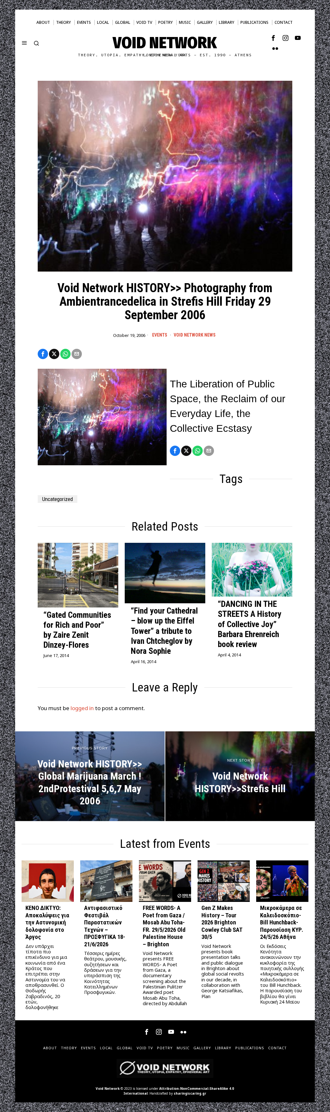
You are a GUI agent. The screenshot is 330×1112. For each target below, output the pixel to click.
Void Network (108, 1088)
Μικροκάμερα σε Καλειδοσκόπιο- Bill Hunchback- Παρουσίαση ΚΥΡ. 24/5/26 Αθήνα (281, 922)
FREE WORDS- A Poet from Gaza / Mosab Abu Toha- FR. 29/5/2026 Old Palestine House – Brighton (164, 926)
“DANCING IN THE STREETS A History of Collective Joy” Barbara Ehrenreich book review (249, 624)
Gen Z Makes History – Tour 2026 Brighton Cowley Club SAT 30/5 (221, 922)
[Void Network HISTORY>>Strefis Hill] (240, 776)
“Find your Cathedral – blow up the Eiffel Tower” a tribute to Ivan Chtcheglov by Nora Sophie (164, 631)
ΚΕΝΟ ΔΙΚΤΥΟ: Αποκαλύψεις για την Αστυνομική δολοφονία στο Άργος (47, 922)
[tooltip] (273, 38)
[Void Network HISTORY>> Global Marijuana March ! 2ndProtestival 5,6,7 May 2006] (90, 776)
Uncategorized (57, 499)
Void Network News (195, 335)
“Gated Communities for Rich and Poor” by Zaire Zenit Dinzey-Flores (77, 630)
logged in (82, 708)
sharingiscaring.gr (190, 1093)
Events (159, 335)
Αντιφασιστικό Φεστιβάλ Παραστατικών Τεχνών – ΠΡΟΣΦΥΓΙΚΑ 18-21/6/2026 (104, 926)
